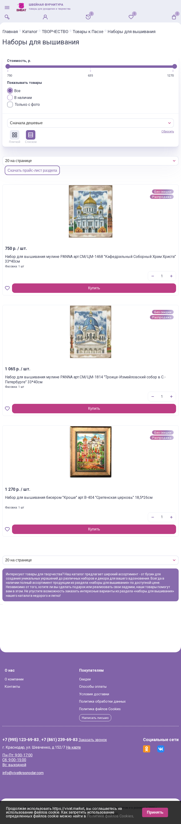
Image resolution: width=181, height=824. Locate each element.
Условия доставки (94, 694)
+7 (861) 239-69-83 (59, 740)
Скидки (85, 679)
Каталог (29, 32)
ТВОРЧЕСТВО (55, 32)
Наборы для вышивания (132, 32)
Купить (94, 288)
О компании (14, 679)
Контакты (12, 687)
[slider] (7, 66)
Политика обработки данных (102, 702)
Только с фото (27, 104)
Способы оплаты (93, 687)
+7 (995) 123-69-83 (20, 740)
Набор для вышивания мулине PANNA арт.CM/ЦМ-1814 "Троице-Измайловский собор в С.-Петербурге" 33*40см (85, 379)
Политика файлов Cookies (100, 709)
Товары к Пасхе (88, 32)
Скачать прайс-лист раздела (32, 170)
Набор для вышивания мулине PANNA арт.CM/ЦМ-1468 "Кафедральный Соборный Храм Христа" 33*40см (90, 259)
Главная (10, 32)
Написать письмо (95, 718)
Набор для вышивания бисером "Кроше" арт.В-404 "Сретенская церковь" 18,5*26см (78, 497)
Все (17, 91)
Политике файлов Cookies (110, 816)
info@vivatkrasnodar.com (23, 773)
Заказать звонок (92, 740)
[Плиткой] (14, 135)
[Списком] (30, 135)
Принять (155, 812)
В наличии (23, 97)
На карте (73, 747)
